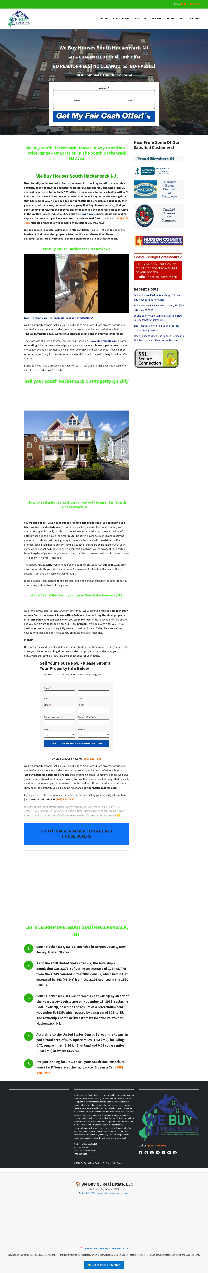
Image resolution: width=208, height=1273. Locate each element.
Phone (77, 100)
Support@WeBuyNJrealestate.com (91, 1157)
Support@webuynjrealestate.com (113, 1193)
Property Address (53, 717)
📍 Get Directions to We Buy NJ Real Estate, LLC (104, 1248)
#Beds (48, 729)
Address (104, 88)
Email (130, 100)
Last (80, 698)
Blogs (170, 18)
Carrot (119, 1163)
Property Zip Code (88, 717)
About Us (140, 18)
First (46, 698)
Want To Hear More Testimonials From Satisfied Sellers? (58, 318)
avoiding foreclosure (104, 341)
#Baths (82, 729)
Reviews (156, 18)
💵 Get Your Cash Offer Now (104, 1265)
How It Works (121, 18)
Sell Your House (190, 18)
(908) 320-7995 (190, 4)
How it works (88, 214)
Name (47, 688)
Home (104, 18)
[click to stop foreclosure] (158, 266)
